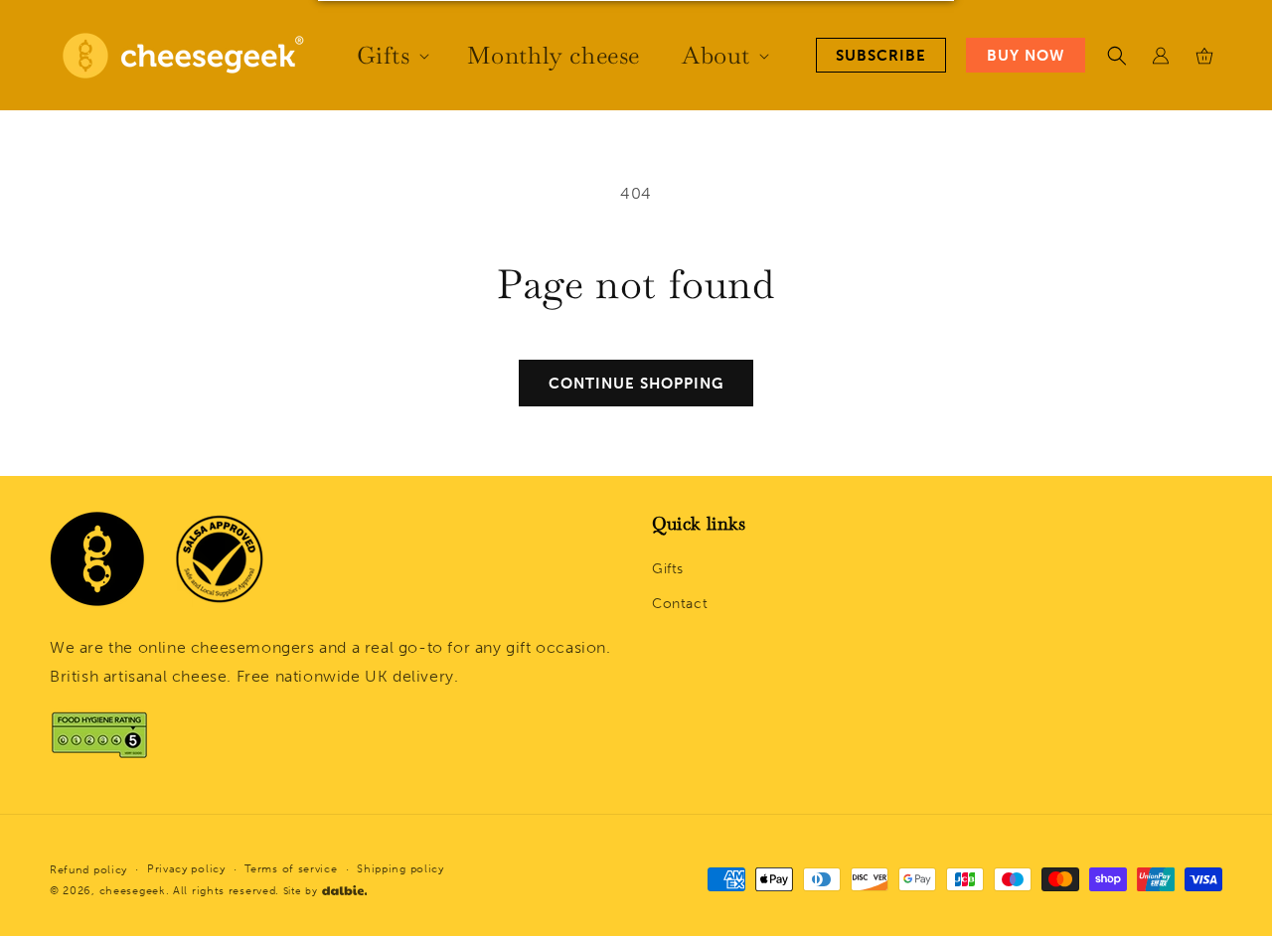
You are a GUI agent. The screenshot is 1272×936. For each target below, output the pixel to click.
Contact (680, 604)
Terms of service (290, 867)
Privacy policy (186, 867)
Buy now (1025, 56)
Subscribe (881, 56)
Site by (300, 890)
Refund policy (88, 869)
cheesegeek (132, 889)
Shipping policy (400, 867)
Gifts (668, 568)
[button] (391, 55)
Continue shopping (636, 383)
